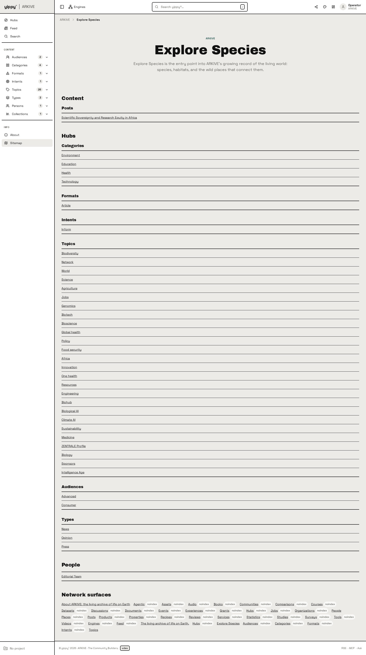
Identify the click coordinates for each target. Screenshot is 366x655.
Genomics (68, 306)
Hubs (250, 610)
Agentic (139, 604)
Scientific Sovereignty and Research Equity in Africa (99, 117)
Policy (66, 341)
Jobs (65, 297)
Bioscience (69, 323)
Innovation (69, 367)
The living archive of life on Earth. (165, 623)
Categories (282, 623)
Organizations (305, 610)
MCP (351, 648)
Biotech (67, 314)
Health (66, 173)
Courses (317, 604)
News (65, 529)
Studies (282, 617)
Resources (69, 385)
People (336, 610)
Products (105, 617)
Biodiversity (70, 253)
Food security (72, 350)
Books (218, 604)
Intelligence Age (73, 472)
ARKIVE (65, 20)
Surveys (311, 617)
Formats (313, 623)
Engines (94, 623)
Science (67, 279)
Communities (249, 604)
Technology (70, 181)
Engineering (70, 393)
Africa (66, 358)
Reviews (194, 617)
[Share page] (316, 7)
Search (15, 36)
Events (163, 610)
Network (67, 262)
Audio (192, 604)
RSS (343, 648)
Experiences (194, 610)
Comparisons (284, 604)
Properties (136, 617)
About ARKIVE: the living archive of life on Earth (96, 604)
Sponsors (68, 463)
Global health (71, 332)
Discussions (99, 610)
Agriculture (69, 288)
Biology (67, 455)
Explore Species (228, 623)
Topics (93, 630)
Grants (224, 610)
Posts (92, 617)
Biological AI (70, 411)
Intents (67, 630)
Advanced (69, 496)
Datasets (68, 610)
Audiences (250, 623)
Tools (337, 617)
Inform (66, 229)
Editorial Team (71, 576)
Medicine (68, 437)
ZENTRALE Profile (74, 446)
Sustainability (71, 428)
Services (223, 617)
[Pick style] (325, 7)
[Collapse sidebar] (62, 7)
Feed (120, 623)
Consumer (69, 505)
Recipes (166, 617)
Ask (359, 648)
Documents (133, 610)
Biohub (67, 402)
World (66, 271)
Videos (66, 623)
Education (69, 164)
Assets (166, 604)
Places (66, 617)
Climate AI (68, 420)
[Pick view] (333, 7)
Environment (71, 155)
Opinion (67, 538)
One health (69, 376)
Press (65, 546)
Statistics (253, 617)
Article (66, 205)
